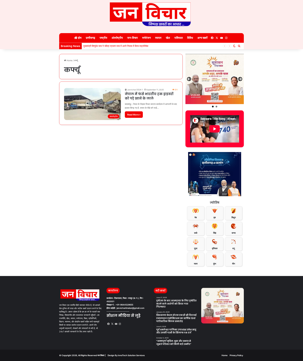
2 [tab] (216, 106)
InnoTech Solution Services (131, 355)
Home (69, 60)
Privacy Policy (236, 355)
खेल (168, 37)
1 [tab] (213, 106)
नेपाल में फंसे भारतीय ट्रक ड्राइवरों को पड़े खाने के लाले (149, 96)
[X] (112, 324)
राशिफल (178, 37)
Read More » (133, 114)
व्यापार (158, 37)
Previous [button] (189, 79)
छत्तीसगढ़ (90, 37)
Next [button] (240, 79)
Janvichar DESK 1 (135, 89)
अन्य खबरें (202, 37)
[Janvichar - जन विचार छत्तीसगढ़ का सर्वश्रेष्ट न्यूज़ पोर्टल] (151, 14)
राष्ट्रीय (103, 37)
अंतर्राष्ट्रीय (117, 37)
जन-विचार (132, 37)
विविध (190, 37)
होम (79, 37)
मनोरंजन (146, 37)
